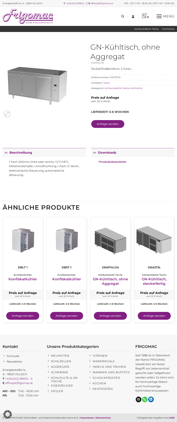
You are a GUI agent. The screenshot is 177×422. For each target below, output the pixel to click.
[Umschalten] (6, 152)
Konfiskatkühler (22, 279)
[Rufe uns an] (145, 399)
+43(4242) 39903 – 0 (76, 3)
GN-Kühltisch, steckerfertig (154, 281)
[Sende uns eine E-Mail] (138, 399)
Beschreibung (21, 152)
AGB (171, 417)
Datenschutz (103, 417)
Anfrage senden (108, 124)
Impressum (87, 417)
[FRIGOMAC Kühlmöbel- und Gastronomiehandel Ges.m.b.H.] (28, 16)
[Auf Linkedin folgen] (151, 399)
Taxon (106, 83)
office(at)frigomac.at (102, 3)
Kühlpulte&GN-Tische (146, 29)
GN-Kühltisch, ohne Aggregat (110, 281)
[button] (122, 16)
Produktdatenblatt (112, 161)
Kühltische (168, 29)
